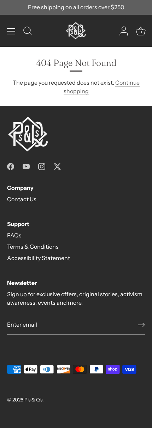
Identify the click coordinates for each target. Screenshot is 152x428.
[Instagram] (41, 165)
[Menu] (11, 31)
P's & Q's (33, 399)
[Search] (27, 32)
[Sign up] (141, 324)
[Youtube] (26, 165)
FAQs (14, 235)
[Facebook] (10, 165)
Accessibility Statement (38, 257)
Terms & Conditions (33, 246)
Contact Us (21, 199)
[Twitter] (57, 165)
